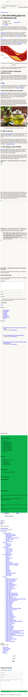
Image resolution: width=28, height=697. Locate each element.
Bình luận (3, 281)
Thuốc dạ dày (8, 589)
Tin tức (6, 12)
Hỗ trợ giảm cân (9, 562)
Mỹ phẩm (5, 542)
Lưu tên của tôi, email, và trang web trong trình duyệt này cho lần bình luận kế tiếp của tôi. (13, 300)
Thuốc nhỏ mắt (9, 604)
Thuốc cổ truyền (9, 587)
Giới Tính (5, 312)
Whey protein (8, 574)
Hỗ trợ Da (8, 561)
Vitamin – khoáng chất (10, 641)
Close (2, 305)
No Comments (14, 330)
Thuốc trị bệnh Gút (10, 615)
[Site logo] (14, 5)
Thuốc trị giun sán (9, 622)
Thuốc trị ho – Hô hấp (10, 623)
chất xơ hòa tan (9, 133)
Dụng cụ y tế (8, 551)
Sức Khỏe (3, 12)
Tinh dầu (7, 540)
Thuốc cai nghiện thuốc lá (11, 584)
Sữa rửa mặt (5, 650)
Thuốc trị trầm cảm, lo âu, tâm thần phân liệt (15, 630)
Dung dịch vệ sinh (7, 648)
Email (2, 294)
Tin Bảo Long (6, 316)
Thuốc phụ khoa (9, 607)
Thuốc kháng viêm (9, 602)
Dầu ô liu (3, 93)
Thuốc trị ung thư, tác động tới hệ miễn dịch (15, 635)
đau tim (16, 36)
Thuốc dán (8, 591)
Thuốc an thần (9, 582)
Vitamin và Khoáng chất (11, 573)
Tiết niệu (7, 567)
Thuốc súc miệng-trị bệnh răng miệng (13, 608)
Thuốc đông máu (9, 596)
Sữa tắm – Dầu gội (9, 539)
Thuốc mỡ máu (9, 603)
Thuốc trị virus (9, 636)
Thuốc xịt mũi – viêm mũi (11, 638)
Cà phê (7, 556)
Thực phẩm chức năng (7, 554)
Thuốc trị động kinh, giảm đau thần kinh (14, 621)
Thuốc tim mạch (9, 611)
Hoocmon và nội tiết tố (10, 580)
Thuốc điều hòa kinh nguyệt (11, 593)
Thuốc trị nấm (9, 624)
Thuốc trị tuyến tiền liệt (10, 634)
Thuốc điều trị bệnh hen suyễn (12, 594)
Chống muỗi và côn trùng (11, 535)
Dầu (6, 577)
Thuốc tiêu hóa (9, 610)
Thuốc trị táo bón (9, 628)
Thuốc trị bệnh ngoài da (11, 616)
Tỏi (3, 83)
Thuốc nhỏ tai (8, 606)
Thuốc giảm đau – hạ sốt (11, 597)
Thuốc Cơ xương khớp (10, 588)
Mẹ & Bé (5, 313)
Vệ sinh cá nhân (9, 541)
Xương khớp (8, 575)
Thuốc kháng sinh (9, 601)
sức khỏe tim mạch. (10, 144)
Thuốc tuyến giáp (9, 637)
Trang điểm (8, 546)
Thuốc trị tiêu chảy (9, 629)
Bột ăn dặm (8, 555)
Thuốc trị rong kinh (10, 627)
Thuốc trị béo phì (9, 618)
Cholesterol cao (4, 39)
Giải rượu (8, 559)
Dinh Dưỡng (5, 311)
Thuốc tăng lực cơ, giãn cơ (11, 609)
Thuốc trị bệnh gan (10, 614)
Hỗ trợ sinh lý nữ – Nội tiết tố (12, 564)
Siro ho (4, 651)
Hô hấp (7, 560)
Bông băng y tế (9, 548)
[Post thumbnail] (15, 326)
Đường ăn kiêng (9, 557)
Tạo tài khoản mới (4, 528)
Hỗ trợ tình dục (9, 536)
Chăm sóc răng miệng (10, 534)
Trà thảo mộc (8, 570)
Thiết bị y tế (5, 547)
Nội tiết (7, 566)
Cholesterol (3, 32)
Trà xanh (2, 149)
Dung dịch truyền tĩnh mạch (11, 578)
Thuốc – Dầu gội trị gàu (11, 581)
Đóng (2, 523)
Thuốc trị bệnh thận (10, 617)
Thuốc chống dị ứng (10, 586)
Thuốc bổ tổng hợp (10, 583)
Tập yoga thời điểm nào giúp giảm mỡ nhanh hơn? (13, 335)
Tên (2, 291)
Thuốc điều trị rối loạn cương (12, 595)
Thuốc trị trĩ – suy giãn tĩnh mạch (12, 631)
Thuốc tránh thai (9, 613)
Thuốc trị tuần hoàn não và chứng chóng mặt (15, 633)
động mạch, (21, 43)
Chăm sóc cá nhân (7, 533)
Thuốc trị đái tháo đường (11, 620)
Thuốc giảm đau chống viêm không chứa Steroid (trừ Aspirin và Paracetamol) (16, 599)
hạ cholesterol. (21, 87)
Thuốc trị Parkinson (10, 625)
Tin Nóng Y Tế (6, 317)
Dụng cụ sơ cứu (9, 549)
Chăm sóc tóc (8, 544)
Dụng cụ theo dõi (9, 550)
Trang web (3, 296)
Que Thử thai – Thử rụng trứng (12, 537)
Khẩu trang (8, 553)
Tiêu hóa (7, 568)
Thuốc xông (8, 640)
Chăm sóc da (8, 543)
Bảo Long (5, 652)
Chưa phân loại (6, 310)
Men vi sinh (5, 647)
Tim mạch (8, 569)
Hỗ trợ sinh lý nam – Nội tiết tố (12, 563)
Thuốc (4, 576)
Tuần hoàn (8, 571)
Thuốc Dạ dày (9, 590)
